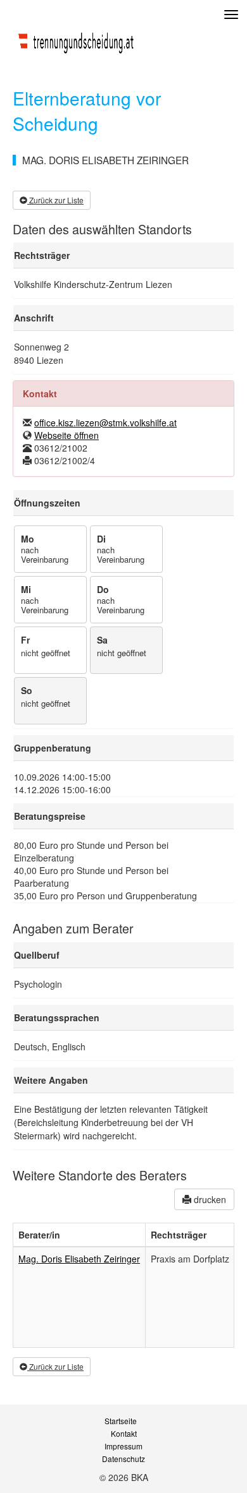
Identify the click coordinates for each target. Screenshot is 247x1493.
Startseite (120, 1421)
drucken (208, 1199)
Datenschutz (123, 1458)
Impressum (123, 1446)
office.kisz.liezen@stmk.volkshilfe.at (105, 422)
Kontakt (124, 1433)
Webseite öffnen (66, 435)
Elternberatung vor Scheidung (87, 110)
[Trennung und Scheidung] (76, 39)
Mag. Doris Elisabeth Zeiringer (79, 1258)
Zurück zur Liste (55, 200)
